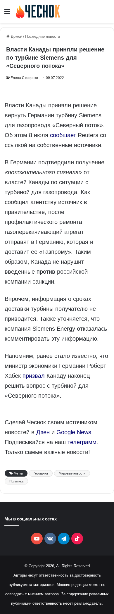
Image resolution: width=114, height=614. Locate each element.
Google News (73, 432)
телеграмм (82, 442)
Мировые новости (72, 473)
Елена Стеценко (24, 78)
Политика (16, 481)
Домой (16, 36)
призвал (34, 375)
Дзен (43, 432)
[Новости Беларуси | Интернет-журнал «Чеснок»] (38, 11)
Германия (41, 473)
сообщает (63, 135)
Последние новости (42, 36)
